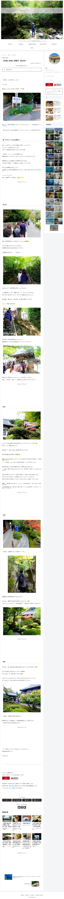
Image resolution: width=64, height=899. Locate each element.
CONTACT (32, 895)
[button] (37, 800)
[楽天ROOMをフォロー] (25, 807)
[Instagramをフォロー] (22, 807)
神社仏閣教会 (6, 57)
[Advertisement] (22, 191)
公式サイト (5, 288)
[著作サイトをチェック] (19, 807)
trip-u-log (11, 785)
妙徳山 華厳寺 (11, 124)
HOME (22, 895)
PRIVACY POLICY (39, 895)
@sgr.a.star (11, 783)
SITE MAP (27, 895)
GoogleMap (35, 124)
